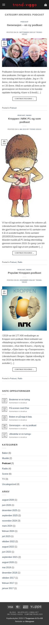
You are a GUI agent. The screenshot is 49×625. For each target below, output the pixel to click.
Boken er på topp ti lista (20, 417)
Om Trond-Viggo (15, 614)
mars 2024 (7, 526)
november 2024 (9, 521)
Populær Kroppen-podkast (24, 272)
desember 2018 (9, 573)
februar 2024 (8, 531)
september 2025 (10, 515)
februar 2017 (8, 583)
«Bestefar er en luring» (20, 434)
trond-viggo (35, 129)
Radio (29, 115)
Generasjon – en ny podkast (24, 25)
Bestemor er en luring (19, 399)
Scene (5, 474)
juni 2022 (6, 552)
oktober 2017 (8, 578)
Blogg (13, 612)
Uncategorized (9, 484)
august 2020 (8, 562)
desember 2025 (9, 510)
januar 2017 (8, 588)
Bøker (5, 453)
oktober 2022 (8, 541)
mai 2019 (6, 567)
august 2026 (8, 500)
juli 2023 (6, 536)
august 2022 (8, 547)
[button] (3, 4)
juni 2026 (6, 505)
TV (3, 479)
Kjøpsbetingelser (34, 614)
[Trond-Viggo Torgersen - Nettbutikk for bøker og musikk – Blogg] (24, 4)
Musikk (5, 458)
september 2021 (10, 557)
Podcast (24, 22)
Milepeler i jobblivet (28, 612)
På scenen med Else (19, 408)
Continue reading (24, 99)
